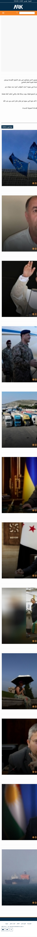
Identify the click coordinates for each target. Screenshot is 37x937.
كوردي (25, 1)
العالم (18, 924)
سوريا (6, 924)
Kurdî (21, 1)
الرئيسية (29, 924)
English (16, 1)
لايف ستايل (12, 924)
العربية (30, 1)
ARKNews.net (18, 7)
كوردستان (23, 924)
